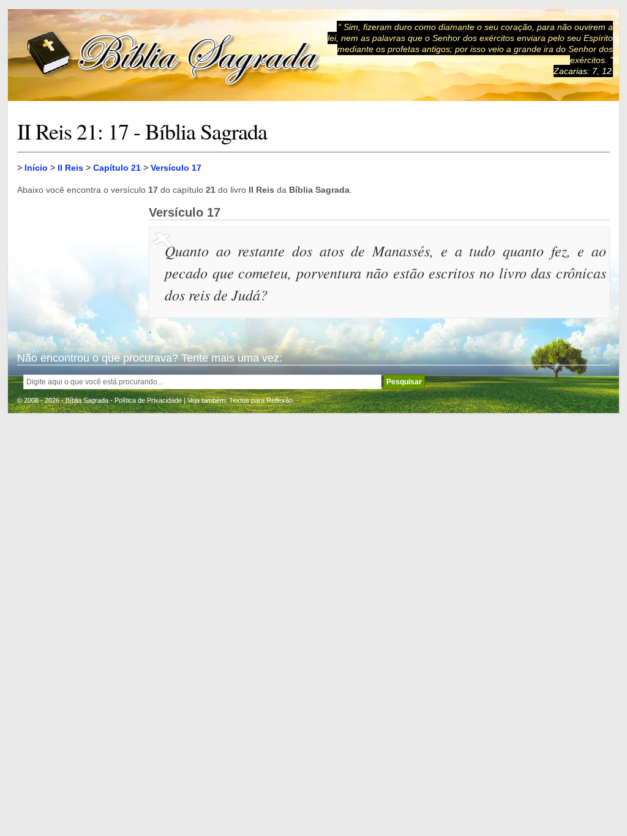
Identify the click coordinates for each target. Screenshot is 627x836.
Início (36, 168)
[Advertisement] (78, 267)
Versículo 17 (176, 168)
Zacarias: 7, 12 (583, 71)
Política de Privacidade (148, 400)
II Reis (70, 168)
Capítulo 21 (117, 168)
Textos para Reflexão (261, 400)
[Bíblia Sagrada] (173, 55)
